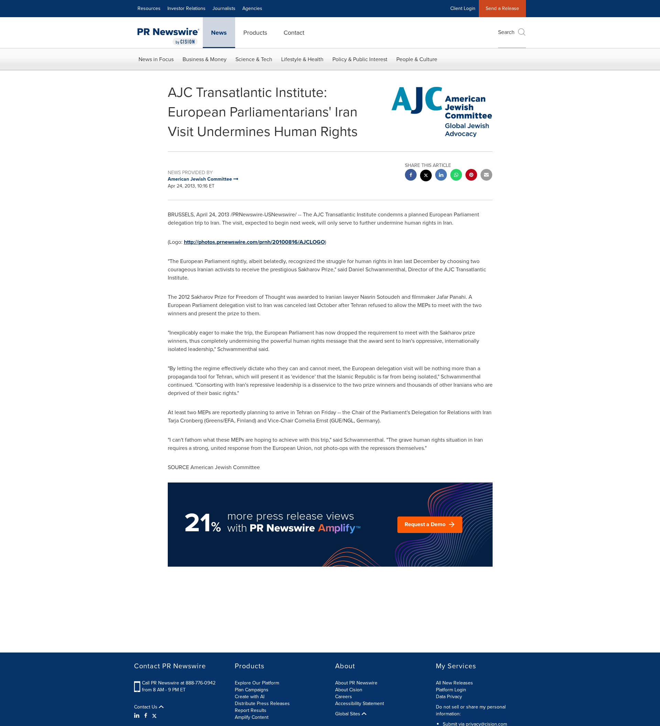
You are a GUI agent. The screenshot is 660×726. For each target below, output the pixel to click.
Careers (343, 696)
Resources (149, 8)
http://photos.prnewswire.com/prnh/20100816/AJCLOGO (254, 242)
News (219, 32)
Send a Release (502, 8)
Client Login (462, 8)
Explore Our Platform (257, 683)
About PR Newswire (356, 683)
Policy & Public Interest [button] (359, 59)
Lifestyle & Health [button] (302, 59)
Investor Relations (186, 8)
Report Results (250, 710)
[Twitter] (154, 715)
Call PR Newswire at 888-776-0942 (179, 683)
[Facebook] (146, 715)
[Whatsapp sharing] (456, 175)
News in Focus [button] (156, 59)
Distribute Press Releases (262, 703)
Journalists (223, 8)
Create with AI (249, 696)
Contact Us (146, 707)
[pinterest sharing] (471, 175)
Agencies (252, 8)
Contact (294, 32)
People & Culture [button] (416, 59)
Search (506, 32)
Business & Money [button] (205, 59)
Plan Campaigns (251, 689)
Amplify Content (251, 717)
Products (255, 32)
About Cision (348, 689)
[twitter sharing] (426, 176)
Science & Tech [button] (253, 59)
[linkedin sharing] (441, 175)
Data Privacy (449, 696)
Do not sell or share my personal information (471, 710)
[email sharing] (486, 175)
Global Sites (348, 714)
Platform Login (451, 689)
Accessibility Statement (359, 703)
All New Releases (454, 683)
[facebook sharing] (411, 175)
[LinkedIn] (137, 715)
